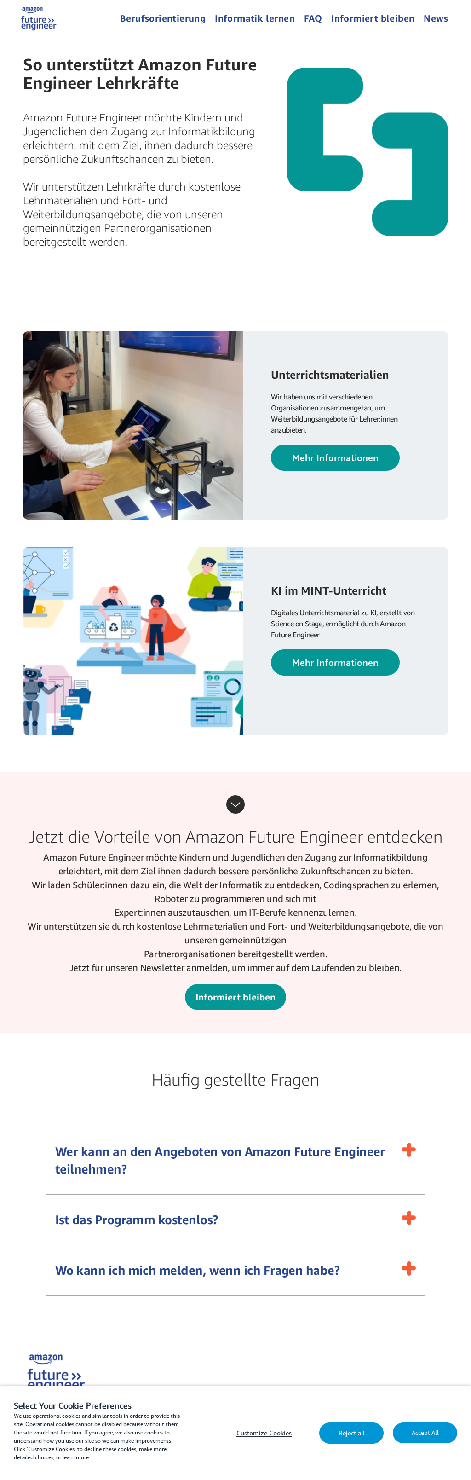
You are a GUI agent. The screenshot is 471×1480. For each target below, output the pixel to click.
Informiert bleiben (235, 997)
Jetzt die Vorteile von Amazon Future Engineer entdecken (235, 836)
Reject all (352, 1433)
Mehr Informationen (335, 457)
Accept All (425, 1433)
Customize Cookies (264, 1433)
